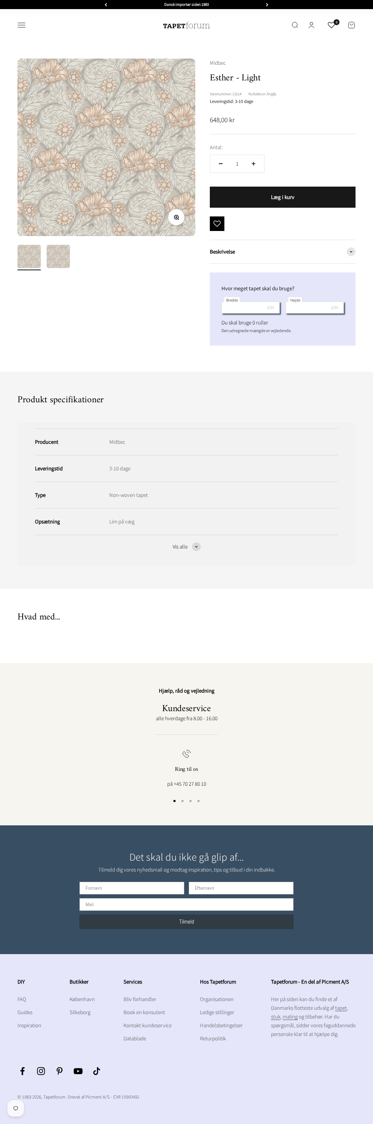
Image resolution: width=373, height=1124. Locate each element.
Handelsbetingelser (221, 1025)
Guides (24, 1012)
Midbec (218, 62)
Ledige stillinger (217, 1012)
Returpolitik (213, 1038)
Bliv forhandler (139, 999)
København (82, 999)
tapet (341, 1007)
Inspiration (29, 1025)
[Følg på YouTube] (78, 1071)
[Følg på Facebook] (22, 1071)
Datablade (134, 1038)
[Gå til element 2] (58, 257)
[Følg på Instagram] (41, 1071)
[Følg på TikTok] (97, 1071)
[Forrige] (106, 4)
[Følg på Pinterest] (59, 1071)
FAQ (21, 999)
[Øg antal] (253, 163)
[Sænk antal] (220, 163)
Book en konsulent (144, 1012)
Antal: (216, 147)
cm (270, 307)
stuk (275, 1016)
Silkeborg (80, 1012)
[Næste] (267, 4)
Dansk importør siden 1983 (186, 4)
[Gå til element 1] (29, 257)
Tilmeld (186, 921)
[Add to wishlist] (217, 223)
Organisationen (216, 999)
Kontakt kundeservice (147, 1025)
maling (290, 1016)
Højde (295, 300)
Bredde (232, 300)
